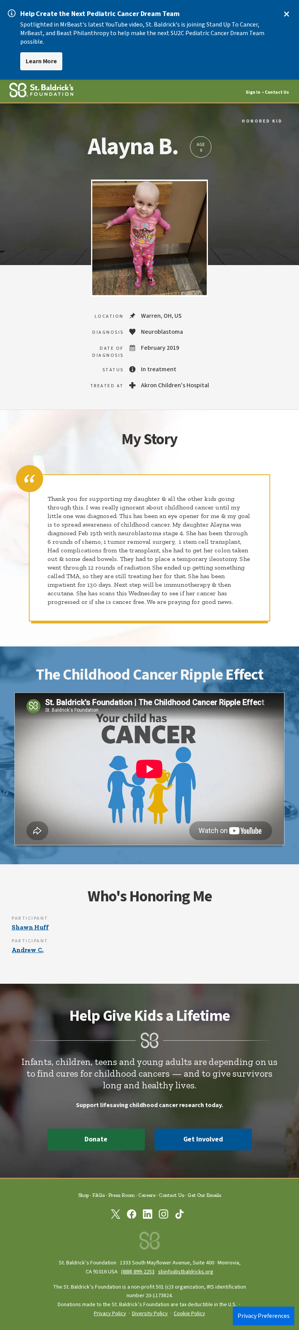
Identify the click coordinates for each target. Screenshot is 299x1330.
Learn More (41, 61)
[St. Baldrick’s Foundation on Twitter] (115, 1215)
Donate (95, 1139)
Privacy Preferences (263, 1316)
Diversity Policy (150, 1314)
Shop (83, 1195)
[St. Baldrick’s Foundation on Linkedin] (147, 1215)
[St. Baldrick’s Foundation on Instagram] (163, 1215)
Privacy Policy (110, 1314)
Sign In (253, 92)
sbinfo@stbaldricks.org (185, 1272)
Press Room (121, 1195)
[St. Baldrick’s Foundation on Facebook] (131, 1215)
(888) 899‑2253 (138, 1272)
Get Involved (203, 1139)
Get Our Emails (204, 1195)
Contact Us (277, 92)
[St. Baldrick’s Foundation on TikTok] (179, 1215)
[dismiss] (286, 14)
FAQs (98, 1195)
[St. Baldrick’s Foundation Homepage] (149, 1242)
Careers (146, 1195)
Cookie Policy (189, 1314)
